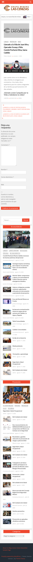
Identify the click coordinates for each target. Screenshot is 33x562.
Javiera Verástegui (8, 284)
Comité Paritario (14, 250)
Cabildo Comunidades (19, 329)
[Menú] (3, 2)
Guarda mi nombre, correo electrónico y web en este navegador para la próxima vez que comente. (8, 199)
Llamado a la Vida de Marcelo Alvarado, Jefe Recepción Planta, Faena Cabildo (16, 115)
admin (14, 340)
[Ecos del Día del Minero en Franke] (7, 301)
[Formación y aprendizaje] (7, 356)
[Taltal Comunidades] (7, 323)
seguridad (11, 408)
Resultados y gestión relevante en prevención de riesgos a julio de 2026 (20, 438)
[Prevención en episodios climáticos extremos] (7, 521)
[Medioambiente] (7, 348)
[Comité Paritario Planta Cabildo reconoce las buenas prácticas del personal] (16, 239)
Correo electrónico (7, 177)
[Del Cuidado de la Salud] (7, 372)
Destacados (23, 250)
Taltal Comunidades (18, 321)
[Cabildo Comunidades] (7, 331)
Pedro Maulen (8, 56)
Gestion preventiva (18, 511)
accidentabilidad (8, 405)
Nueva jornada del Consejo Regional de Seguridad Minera (20, 492)
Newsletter (24, 548)
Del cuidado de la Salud (19, 482)
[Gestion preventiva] (7, 513)
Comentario (5, 145)
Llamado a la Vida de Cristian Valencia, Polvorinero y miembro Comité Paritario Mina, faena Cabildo (16, 109)
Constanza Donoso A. (9, 260)
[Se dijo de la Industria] (7, 340)
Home (18, 548)
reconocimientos (15, 253)
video (19, 41)
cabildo (6, 41)
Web (2, 184)
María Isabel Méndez (8, 272)
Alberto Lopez (16, 443)
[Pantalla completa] (27, 71)
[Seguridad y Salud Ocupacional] (7, 364)
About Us (5, 548)
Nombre (4, 169)
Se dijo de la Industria (19, 338)
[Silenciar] (24, 71)
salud (5, 408)
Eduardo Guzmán (17, 505)
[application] (16, 66)
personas (6, 253)
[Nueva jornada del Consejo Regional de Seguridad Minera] (7, 492)
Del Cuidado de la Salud (19, 370)
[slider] (15, 70)
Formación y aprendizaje (20, 354)
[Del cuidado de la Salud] (7, 484)
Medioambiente (17, 346)
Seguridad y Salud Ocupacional (12, 411)
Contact (14, 548)
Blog (10, 548)
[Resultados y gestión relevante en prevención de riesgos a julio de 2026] (7, 439)
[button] (16, 65)
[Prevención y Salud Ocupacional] (7, 476)
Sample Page (7, 550)
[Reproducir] (6, 71)
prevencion (13, 41)
